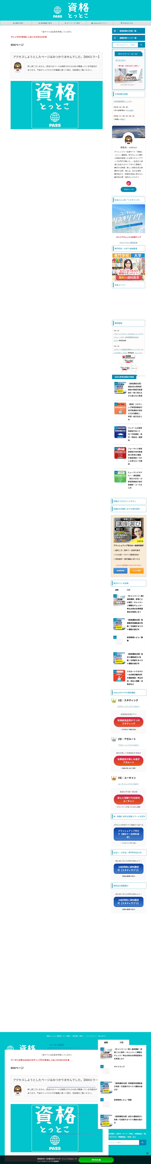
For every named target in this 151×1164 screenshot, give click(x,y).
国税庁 (123, 119)
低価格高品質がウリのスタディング (128, 722)
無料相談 (95, 1160)
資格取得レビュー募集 (123, 1099)
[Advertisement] (128, 304)
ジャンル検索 (137, 570)
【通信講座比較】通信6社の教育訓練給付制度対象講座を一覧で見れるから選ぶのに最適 (135, 389)
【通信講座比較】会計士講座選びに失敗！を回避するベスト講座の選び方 (128, 1119)
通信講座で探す (46, 23)
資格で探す (19, 23)
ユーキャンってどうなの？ (128, 784)
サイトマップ (91, 1036)
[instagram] (128, 183)
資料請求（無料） (78, 1036)
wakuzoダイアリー (101, 23)
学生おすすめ (128, 23)
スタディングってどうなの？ (128, 706)
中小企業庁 (130, 110)
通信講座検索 (120, 570)
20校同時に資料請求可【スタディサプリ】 (128, 868)
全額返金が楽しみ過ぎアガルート (128, 760)
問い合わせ (101, 1036)
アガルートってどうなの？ (128, 745)
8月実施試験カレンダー (123, 101)
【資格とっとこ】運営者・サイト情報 (58, 1036)
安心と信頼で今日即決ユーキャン (128, 799)
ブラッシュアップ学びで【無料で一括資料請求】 (128, 834)
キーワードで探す (73, 23)
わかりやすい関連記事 (128, 242)
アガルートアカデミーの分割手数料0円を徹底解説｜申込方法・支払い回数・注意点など (135, 677)
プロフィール (129, 189)
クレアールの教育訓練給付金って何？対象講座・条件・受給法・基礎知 (135, 434)
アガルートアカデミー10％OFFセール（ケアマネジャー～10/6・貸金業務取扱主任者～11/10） (128, 337)
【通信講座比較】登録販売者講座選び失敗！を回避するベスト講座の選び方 (128, 1086)
